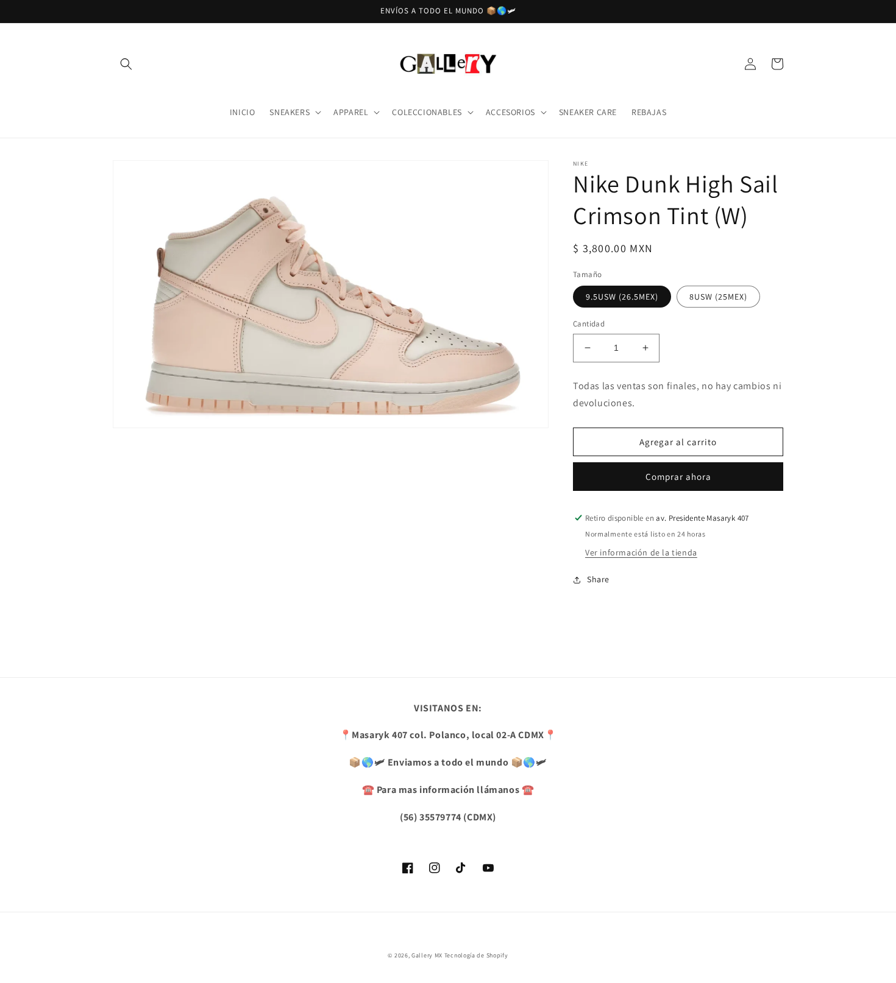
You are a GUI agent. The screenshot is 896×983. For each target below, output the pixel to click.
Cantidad (589, 324)
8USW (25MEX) (718, 296)
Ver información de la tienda (641, 552)
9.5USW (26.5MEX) (622, 296)
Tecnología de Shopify (476, 955)
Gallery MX (427, 955)
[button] (126, 64)
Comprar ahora (678, 476)
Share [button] (598, 579)
